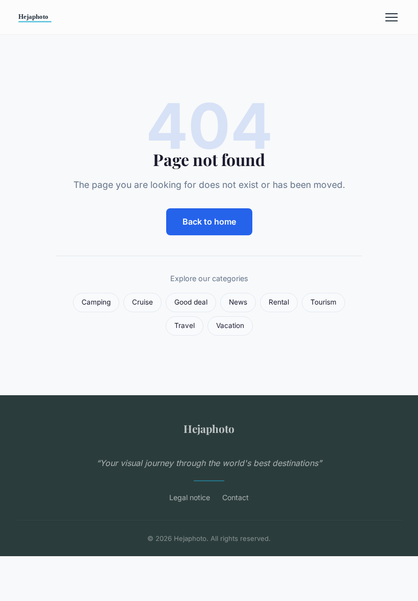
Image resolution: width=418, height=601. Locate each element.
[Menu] (391, 17)
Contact (235, 497)
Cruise (142, 302)
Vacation (230, 325)
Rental (279, 302)
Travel (184, 325)
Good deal (190, 302)
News (238, 302)
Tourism (323, 302)
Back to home (209, 221)
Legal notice (189, 497)
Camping (96, 302)
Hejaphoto (209, 428)
